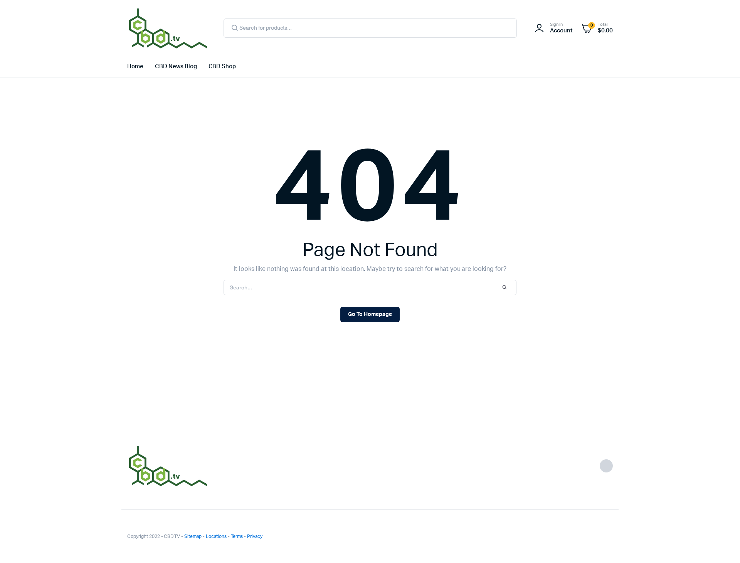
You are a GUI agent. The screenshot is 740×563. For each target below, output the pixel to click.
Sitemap (193, 536)
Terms (237, 536)
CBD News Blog (176, 66)
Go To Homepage (370, 314)
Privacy (254, 536)
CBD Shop (222, 66)
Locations (216, 536)
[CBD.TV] (167, 28)
